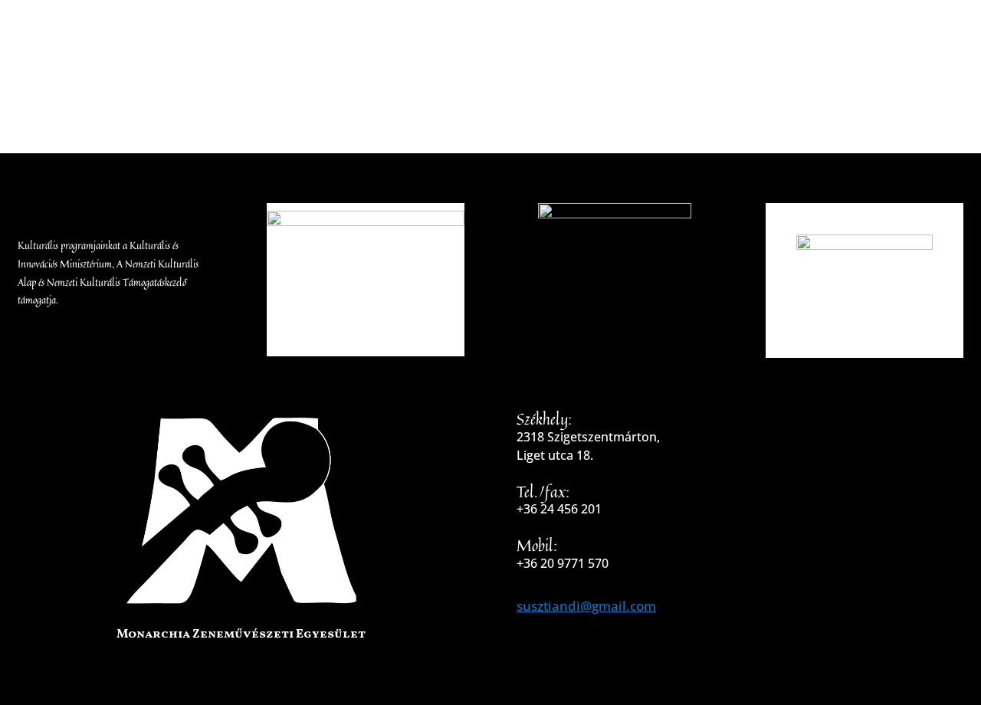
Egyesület (179, 72)
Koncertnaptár (859, 72)
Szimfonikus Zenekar (319, 72)
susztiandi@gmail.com (586, 606)
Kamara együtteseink (500, 72)
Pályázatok (733, 72)
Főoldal (97, 72)
